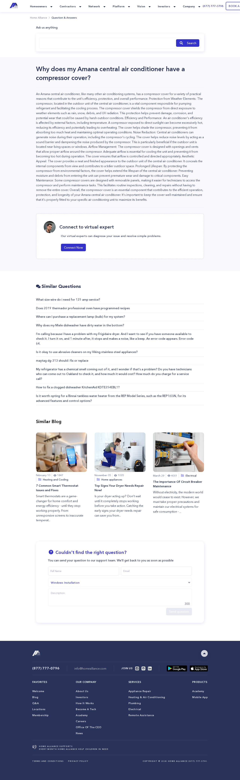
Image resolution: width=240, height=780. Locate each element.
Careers (81, 721)
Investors (82, 697)
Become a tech (86, 709)
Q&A (35, 703)
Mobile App (200, 697)
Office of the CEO (88, 727)
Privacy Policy (78, 761)
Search (191, 43)
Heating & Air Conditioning (146, 697)
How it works (85, 703)
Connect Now (73, 247)
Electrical (134, 709)
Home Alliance (38, 17)
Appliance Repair (139, 691)
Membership (40, 715)
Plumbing (134, 703)
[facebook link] (137, 668)
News (79, 733)
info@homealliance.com (90, 668)
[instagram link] (143, 668)
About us (82, 691)
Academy (82, 715)
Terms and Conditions (48, 761)
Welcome (38, 691)
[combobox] (107, 43)
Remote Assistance (141, 715)
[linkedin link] (150, 668)
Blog (35, 697)
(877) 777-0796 (213, 6)
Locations (38, 709)
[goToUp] (204, 653)
